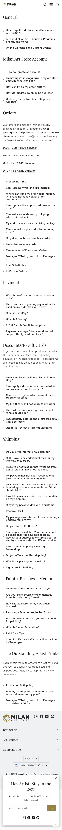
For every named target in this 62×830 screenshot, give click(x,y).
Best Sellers (10, 730)
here (17, 674)
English (29, 758)
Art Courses (10, 740)
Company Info (12, 749)
